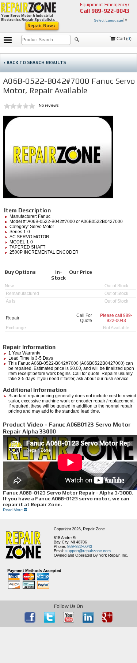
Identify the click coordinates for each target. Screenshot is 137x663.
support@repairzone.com (88, 551)
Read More (13, 510)
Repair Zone (94, 529)
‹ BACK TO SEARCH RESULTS (35, 62)
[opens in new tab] (30, 621)
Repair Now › (42, 25)
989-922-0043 (110, 10)
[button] (77, 40)
